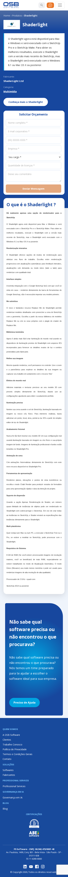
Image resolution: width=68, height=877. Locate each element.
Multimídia (10, 91)
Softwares (8, 770)
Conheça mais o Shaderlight (25, 102)
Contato (7, 759)
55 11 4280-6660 (34, 858)
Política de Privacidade (15, 749)
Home (6, 15)
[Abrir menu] (60, 5)
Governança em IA (12, 797)
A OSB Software (11, 734)
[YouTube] (31, 867)
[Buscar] (41, 5)
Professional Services (14, 786)
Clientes (7, 739)
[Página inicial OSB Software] (11, 5)
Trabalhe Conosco (12, 744)
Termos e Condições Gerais (17, 754)
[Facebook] (37, 867)
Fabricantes (9, 774)
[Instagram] (43, 867)
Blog (5, 808)
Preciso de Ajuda (24, 702)
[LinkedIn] (25, 867)
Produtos (17, 15)
